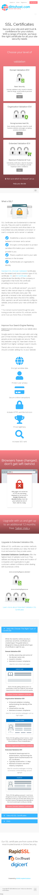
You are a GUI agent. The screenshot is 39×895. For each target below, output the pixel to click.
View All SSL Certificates (16, 815)
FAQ (8, 821)
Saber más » (22, 528)
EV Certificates (21, 276)
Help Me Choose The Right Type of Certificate (19, 630)
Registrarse (24, 2)
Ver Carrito (33, 2)
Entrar (18, 2)
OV (11, 276)
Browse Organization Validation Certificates (20, 746)
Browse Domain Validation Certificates (19, 694)
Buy (19, 97)
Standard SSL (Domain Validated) (14, 271)
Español (12, 2)
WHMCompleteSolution (23, 878)
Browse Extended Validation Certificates (19, 806)
